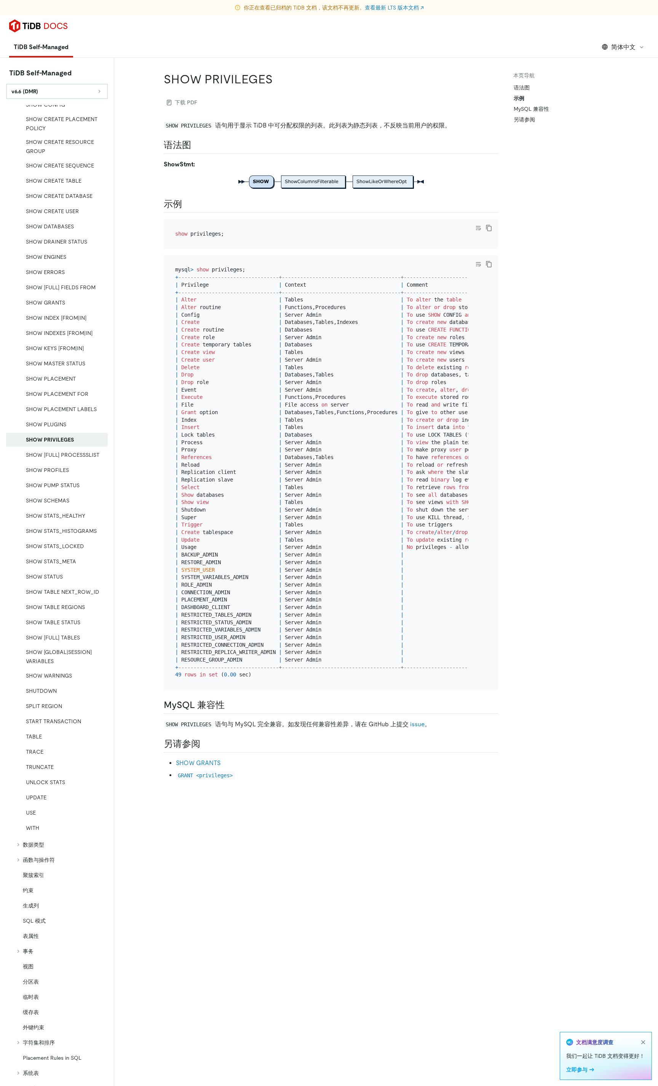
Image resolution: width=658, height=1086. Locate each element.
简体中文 (623, 47)
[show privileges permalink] (278, 79)
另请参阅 (524, 119)
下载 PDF (186, 102)
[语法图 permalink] (197, 145)
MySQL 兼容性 (531, 109)
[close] (643, 1042)
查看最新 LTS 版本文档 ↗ (394, 8)
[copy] (489, 228)
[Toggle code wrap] (478, 228)
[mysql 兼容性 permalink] (230, 705)
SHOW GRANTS (198, 763)
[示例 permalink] (188, 204)
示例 (519, 98)
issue (417, 724)
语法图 (522, 88)
